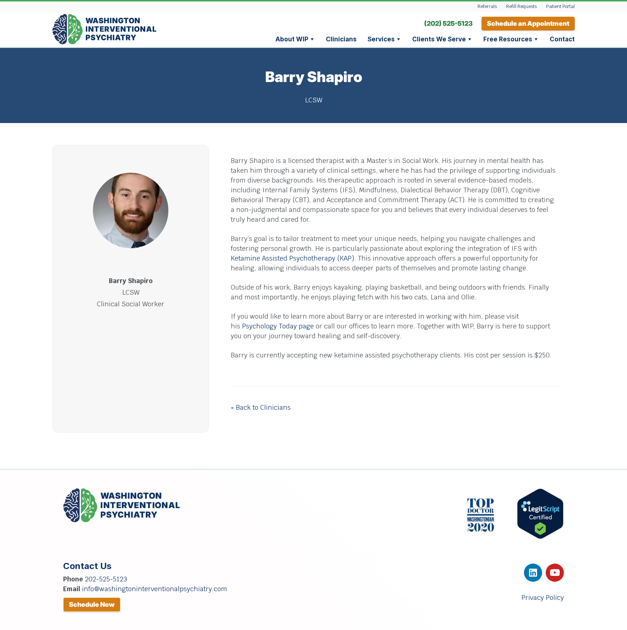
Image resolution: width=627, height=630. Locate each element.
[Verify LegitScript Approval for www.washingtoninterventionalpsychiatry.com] (540, 537)
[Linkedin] (533, 573)
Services (381, 39)
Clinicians (341, 39)
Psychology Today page (278, 326)
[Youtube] (555, 573)
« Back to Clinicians (261, 407)
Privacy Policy (542, 597)
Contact (562, 39)
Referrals (487, 6)
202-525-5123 (106, 579)
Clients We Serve (439, 39)
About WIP (291, 39)
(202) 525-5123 (448, 23)
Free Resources (507, 39)
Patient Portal (560, 6)
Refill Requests (521, 6)
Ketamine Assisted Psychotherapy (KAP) (292, 258)
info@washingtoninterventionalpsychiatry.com (154, 589)
